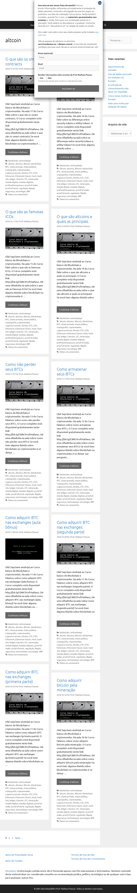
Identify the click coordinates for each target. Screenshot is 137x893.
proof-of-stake (31, 185)
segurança (10, 191)
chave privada (16, 166)
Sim (41, 78)
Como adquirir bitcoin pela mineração (69, 685)
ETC (31, 173)
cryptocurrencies (13, 173)
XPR (92, 660)
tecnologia (21, 191)
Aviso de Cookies (14, 860)
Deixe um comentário (18, 194)
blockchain (13, 160)
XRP (28, 191)
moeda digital (11, 182)
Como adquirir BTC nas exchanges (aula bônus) (23, 522)
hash (34, 176)
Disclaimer (10, 870)
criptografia (10, 170)
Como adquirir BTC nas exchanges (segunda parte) (73, 527)
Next (19, 837)
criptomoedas (23, 170)
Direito (25, 173)
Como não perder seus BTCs (20, 367)
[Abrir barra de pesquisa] (105, 25)
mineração (33, 179)
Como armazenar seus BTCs (72, 371)
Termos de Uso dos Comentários (88, 858)
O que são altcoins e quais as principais (74, 219)
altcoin (11, 163)
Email (40, 64)
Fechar (100, 2)
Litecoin (20, 179)
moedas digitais (26, 182)
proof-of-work (11, 188)
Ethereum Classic (23, 176)
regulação (23, 188)
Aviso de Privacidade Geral (19, 854)
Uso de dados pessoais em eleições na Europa (120, 77)
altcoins (19, 163)
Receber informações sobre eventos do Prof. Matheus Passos (65, 75)
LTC (26, 179)
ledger (12, 179)
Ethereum (9, 176)
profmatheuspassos (14, 185)
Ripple (32, 188)
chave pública (30, 166)
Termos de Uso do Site (83, 854)
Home (33, 25)
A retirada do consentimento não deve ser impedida (118, 88)
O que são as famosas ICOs (24, 214)
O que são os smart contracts (22, 61)
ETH (35, 173)
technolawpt (25, 160)
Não (49, 78)
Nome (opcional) (45, 53)
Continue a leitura (17, 152)
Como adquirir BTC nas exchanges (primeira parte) (21, 676)
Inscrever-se (68, 88)
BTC (7, 166)
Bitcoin (27, 163)
